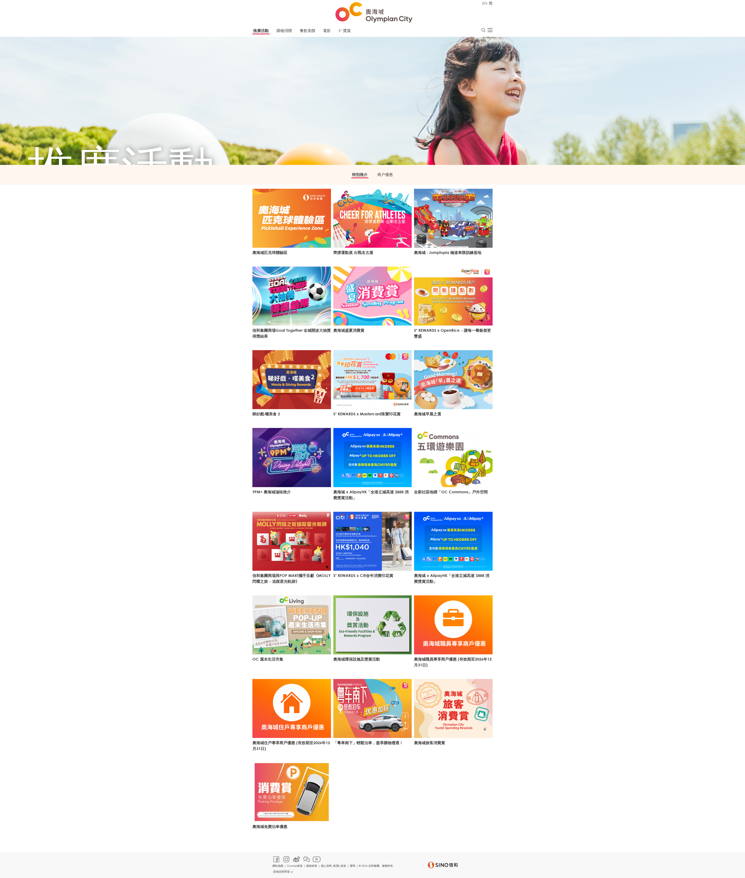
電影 (327, 30)
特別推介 (360, 174)
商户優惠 (385, 174)
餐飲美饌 (307, 30)
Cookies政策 (295, 866)
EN (484, 3)
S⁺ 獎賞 (345, 30)
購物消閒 (284, 30)
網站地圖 (277, 866)
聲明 (352, 866)
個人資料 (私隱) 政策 (333, 866)
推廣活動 (261, 30)
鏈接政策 (311, 866)
